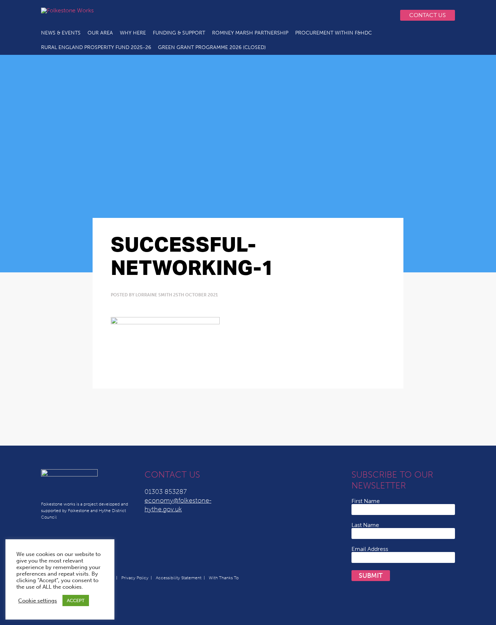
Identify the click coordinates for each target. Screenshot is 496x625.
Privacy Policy (135, 577)
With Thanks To (224, 577)
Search (384, 15)
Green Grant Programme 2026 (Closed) (212, 47)
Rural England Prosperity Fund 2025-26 (96, 47)
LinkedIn (325, 15)
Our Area (100, 33)
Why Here (133, 33)
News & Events (61, 33)
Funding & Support (179, 33)
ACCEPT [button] (76, 600)
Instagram (369, 15)
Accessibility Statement (179, 577)
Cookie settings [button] (37, 600)
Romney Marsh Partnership (250, 33)
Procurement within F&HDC (333, 33)
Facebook (354, 15)
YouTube (340, 15)
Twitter (311, 15)
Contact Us (427, 15)
